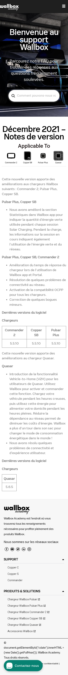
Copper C (13, 568)
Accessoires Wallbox (20, 631)
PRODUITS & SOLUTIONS (22, 591)
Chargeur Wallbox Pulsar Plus (25, 606)
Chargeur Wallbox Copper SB (25, 619)
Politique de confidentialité (44, 663)
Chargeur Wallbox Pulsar (22, 599)
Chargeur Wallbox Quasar (23, 625)
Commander (15, 580)
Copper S (13, 574)
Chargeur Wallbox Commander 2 (27, 612)
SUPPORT (11, 559)
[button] (34, 559)
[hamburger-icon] (64, 6)
